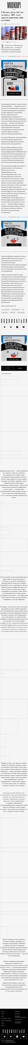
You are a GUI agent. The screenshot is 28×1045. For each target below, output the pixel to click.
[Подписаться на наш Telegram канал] (4, 327)
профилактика (5, 312)
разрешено (6, 609)
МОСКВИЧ (14, 5)
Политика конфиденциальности (21, 1017)
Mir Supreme (9, 625)
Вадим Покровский (16, 309)
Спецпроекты (18, 1019)
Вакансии (17, 1013)
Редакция (17, 1011)
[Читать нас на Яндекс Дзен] (17, 327)
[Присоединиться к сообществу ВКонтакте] (11, 327)
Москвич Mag (9, 1040)
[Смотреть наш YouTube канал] (23, 327)
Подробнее (20, 368)
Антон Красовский (5, 309)
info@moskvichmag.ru (10, 1041)
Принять (8, 368)
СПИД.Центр (12, 312)
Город (2, 24)
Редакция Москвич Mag (12, 24)
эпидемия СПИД (21, 312)
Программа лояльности (18, 1023)
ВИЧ (23, 309)
